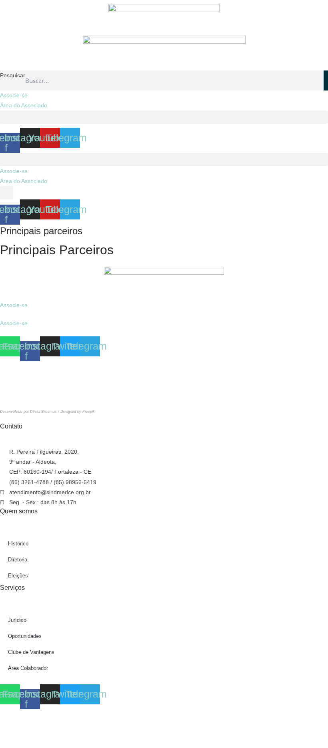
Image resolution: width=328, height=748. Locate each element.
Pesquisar (12, 75)
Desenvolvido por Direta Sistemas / (30, 412)
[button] (164, 117)
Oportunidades (25, 636)
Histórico (18, 544)
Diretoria (17, 560)
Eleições (18, 576)
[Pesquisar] (326, 80)
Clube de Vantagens (31, 652)
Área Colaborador (28, 668)
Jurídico (17, 620)
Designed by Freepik (77, 412)
